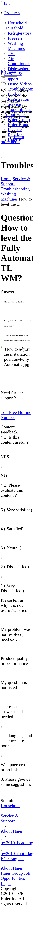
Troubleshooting (15, 188)
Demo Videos (20, 83)
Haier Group (12, 873)
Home (6, 178)
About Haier (12, 831)
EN (4, 71)
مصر (11, 71)
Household (17, 22)
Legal (6, 883)
